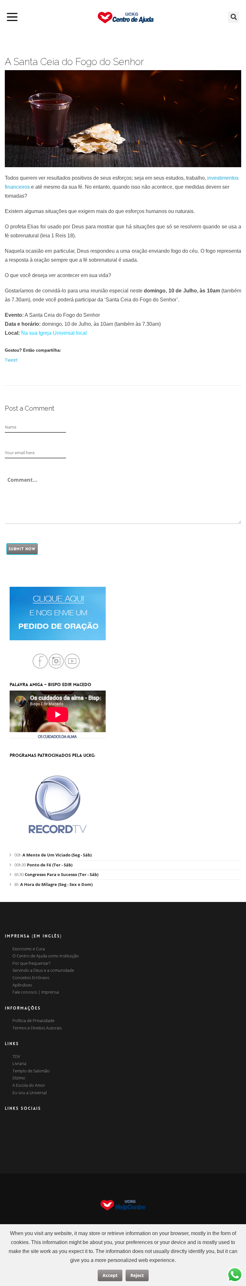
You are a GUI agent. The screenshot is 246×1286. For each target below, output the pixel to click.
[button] (233, 17)
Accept (110, 1275)
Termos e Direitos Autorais (37, 1028)
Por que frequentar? (31, 963)
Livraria (19, 1063)
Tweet (11, 360)
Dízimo (18, 1078)
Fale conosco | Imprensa (35, 992)
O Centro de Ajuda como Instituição (45, 956)
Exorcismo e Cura (28, 949)
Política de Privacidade (33, 1020)
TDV (16, 1056)
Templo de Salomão (31, 1071)
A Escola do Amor (28, 1085)
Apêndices (22, 985)
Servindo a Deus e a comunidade (43, 970)
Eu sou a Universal (29, 1092)
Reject (137, 1275)
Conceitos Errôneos (30, 977)
